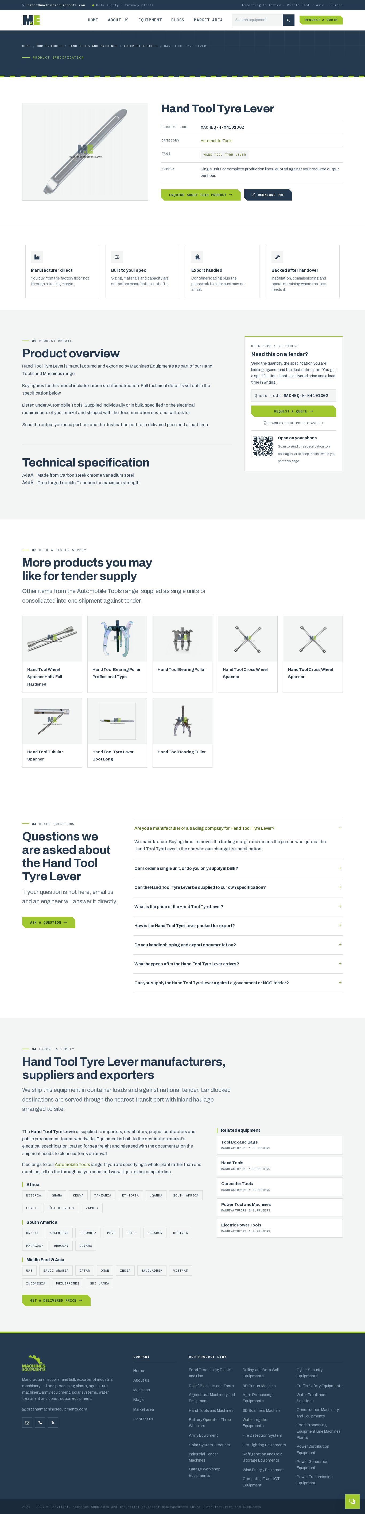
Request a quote (321, 20)
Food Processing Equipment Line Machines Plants (319, 1431)
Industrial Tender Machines (203, 1457)
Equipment (150, 19)
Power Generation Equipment (312, 1464)
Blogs (177, 19)
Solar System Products (209, 1445)
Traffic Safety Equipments (320, 1386)
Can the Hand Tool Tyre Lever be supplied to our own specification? (200, 887)
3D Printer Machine (259, 1386)
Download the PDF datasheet (296, 423)
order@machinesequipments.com (56, 5)
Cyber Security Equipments (310, 1373)
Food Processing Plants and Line (210, 1373)
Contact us (143, 1419)
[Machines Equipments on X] (53, 1422)
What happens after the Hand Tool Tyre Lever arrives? (186, 964)
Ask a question (45, 922)
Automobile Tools (141, 46)
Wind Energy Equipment (263, 1470)
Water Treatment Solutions (312, 1398)
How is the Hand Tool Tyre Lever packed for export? (184, 925)
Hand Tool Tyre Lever (225, 154)
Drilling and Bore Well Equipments (261, 1373)
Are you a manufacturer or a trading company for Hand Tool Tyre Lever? (204, 828)
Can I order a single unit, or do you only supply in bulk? (186, 868)
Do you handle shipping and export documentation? (185, 945)
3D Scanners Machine (262, 1410)
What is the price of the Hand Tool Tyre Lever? (178, 906)
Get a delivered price (53, 1300)
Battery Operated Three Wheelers (210, 1422)
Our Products (49, 46)
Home (93, 19)
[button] (352, 1501)
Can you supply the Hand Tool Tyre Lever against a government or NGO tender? (211, 983)
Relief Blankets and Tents (211, 1386)
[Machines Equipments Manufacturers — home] (33, 1365)
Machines (141, 1390)
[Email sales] (27, 1422)
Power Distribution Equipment (313, 1449)
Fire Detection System (262, 1435)
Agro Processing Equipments (258, 1398)
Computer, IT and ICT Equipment (261, 1482)
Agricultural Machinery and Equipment (212, 1398)
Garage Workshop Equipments (204, 1472)
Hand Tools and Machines (93, 46)
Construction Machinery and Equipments (318, 1413)
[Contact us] (40, 1422)
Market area (208, 19)
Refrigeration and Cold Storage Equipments (262, 1457)
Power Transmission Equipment (315, 1480)
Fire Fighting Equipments (264, 1445)
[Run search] (288, 20)
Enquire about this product (197, 195)
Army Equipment (203, 1435)
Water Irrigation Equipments (256, 1422)
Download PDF (271, 195)
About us (118, 19)
